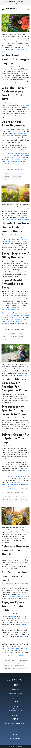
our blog (22, 636)
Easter (4, 333)
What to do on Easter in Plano (20, 668)
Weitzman (20, 153)
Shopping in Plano (19, 173)
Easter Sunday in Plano (11, 219)
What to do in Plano (7, 502)
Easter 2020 (12, 333)
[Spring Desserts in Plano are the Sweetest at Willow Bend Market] (15, 353)
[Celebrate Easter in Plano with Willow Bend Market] (15, 516)
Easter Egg (5, 336)
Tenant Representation (14, 484)
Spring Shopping (16, 176)
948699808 (21, 492)
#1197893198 (21, 169)
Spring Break (6, 176)
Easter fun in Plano (22, 660)
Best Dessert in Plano (8, 496)
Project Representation (16, 159)
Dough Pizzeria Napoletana (20, 133)
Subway (13, 446)
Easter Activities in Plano (9, 660)
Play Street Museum (6, 67)
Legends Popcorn (24, 105)
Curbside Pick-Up (7, 173)
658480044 (21, 656)
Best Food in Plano (20, 496)
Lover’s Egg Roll (22, 293)
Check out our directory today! (17, 150)
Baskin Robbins (13, 616)
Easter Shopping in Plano (19, 663)
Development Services (9, 489)
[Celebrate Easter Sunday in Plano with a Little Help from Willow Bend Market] (15, 193)
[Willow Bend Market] (3, 9)
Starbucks (17, 418)
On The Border (22, 594)
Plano (18, 49)
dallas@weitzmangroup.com (15, 693)
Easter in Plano (6, 663)
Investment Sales (15, 161)
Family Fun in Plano (7, 665)
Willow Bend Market (11, 8)
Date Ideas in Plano (7, 499)
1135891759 (21, 329)
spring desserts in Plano (21, 499)
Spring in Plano (6, 668)
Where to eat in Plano (20, 502)
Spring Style (6, 179)
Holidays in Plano (19, 665)
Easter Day (20, 333)
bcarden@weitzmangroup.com (15, 710)
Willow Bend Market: (23, 375)
